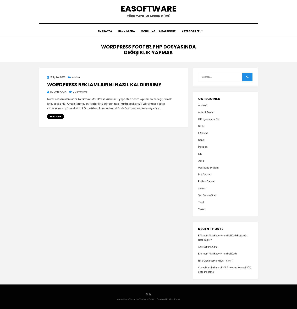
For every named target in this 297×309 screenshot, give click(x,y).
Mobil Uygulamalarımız (158, 31)
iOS (200, 154)
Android (202, 105)
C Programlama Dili (208, 119)
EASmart (203, 133)
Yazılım (76, 77)
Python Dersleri (206, 181)
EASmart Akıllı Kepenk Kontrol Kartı (217, 253)
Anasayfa (104, 31)
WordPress (174, 299)
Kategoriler (191, 31)
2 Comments (80, 91)
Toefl (201, 202)
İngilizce (202, 146)
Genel (201, 140)
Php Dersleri (204, 174)
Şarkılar (202, 188)
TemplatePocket (147, 299)
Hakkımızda (126, 31)
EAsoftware (149, 8)
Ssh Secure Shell (207, 195)
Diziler (201, 126)
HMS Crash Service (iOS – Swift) (215, 260)
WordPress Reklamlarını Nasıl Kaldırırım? (104, 84)
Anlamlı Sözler (206, 112)
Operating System (208, 167)
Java (201, 160)
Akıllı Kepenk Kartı (207, 246)
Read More (55, 116)
